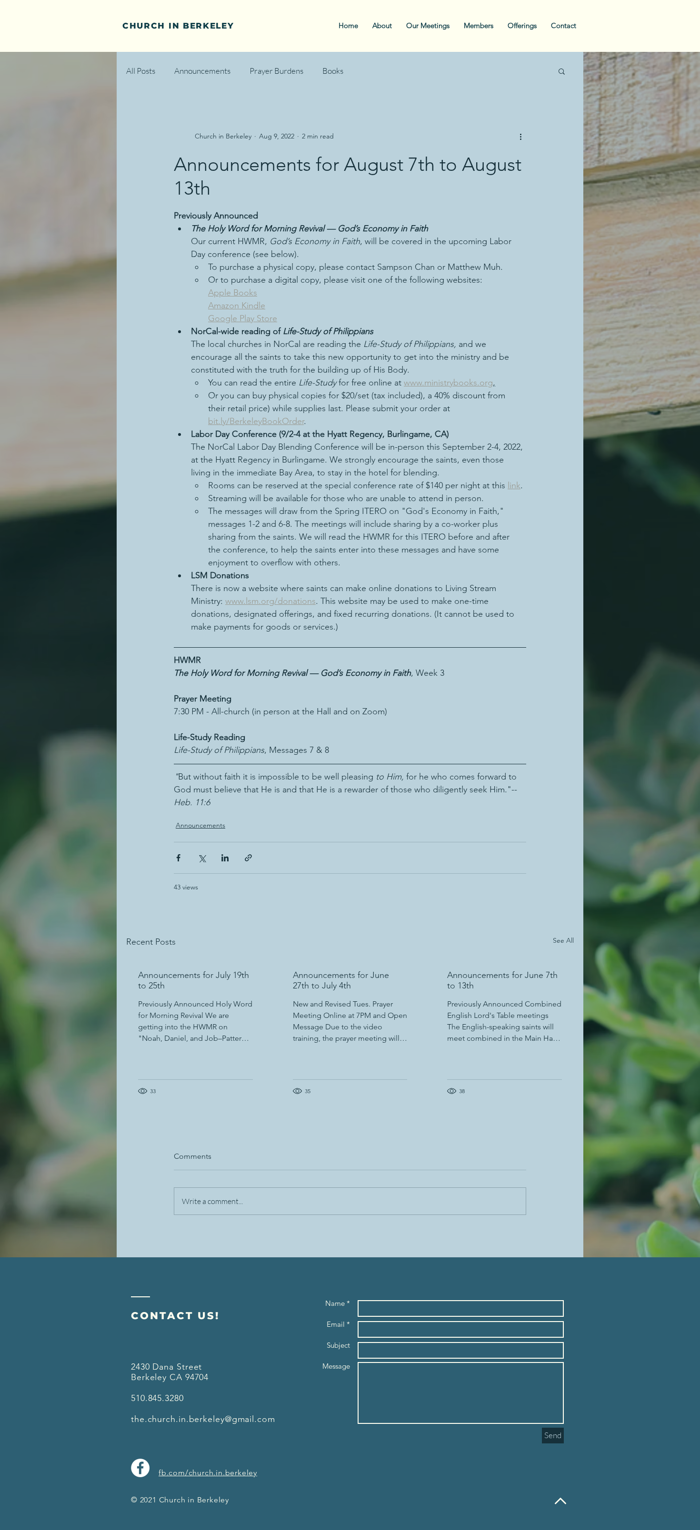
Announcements (202, 71)
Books (332, 71)
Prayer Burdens (276, 71)
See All (563, 940)
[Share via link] (248, 857)
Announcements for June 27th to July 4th (341, 980)
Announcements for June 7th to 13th (502, 980)
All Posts (140, 71)
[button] (561, 71)
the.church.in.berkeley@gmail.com (203, 1419)
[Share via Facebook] (178, 857)
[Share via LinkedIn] (225, 857)
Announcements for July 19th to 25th (193, 980)
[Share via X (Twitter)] (201, 857)
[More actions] (520, 136)
